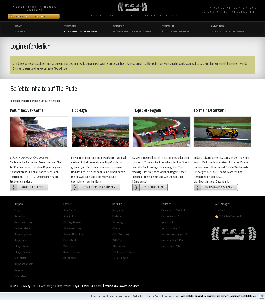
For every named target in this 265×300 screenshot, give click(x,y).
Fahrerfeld (69, 240)
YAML (99, 286)
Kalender (68, 246)
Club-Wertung (120, 234)
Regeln (18, 270)
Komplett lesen (32, 187)
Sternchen (118, 246)
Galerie (116, 228)
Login (17, 210)
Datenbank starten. (219, 187)
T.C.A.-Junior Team (123, 252)
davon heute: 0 (170, 216)
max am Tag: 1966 (172, 240)
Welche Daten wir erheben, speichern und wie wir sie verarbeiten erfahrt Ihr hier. (219, 296)
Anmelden (20, 216)
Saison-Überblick (73, 234)
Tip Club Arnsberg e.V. (43, 286)
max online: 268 (170, 246)
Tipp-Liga (20, 240)
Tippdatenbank (23, 264)
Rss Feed (220, 210)
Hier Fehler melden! (36, 16)
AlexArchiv (69, 216)
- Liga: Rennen (22, 246)
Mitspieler (20, 258)
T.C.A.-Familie (120, 258)
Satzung (117, 222)
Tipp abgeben (22, 234)
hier (149, 64)
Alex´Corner (70, 210)
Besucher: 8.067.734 (173, 210)
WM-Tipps (118, 240)
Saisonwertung (72, 228)
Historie (117, 216)
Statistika (20, 276)
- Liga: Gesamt (23, 252)
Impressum (64, 286)
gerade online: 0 (170, 228)
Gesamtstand (22, 228)
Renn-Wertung (23, 222)
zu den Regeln (153, 187)
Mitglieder (118, 210)
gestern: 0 (167, 222)
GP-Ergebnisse (72, 222)
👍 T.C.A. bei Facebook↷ (229, 216)
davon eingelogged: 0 (174, 234)
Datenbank (69, 258)
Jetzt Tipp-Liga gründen (99, 187)
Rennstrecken (71, 252)
